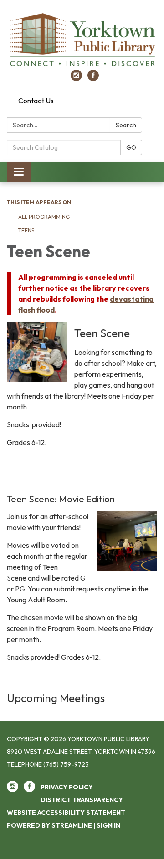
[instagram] (76, 78)
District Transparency (82, 800)
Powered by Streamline (49, 825)
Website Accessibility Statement (66, 812)
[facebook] (93, 78)
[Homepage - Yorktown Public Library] (82, 39)
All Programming (44, 216)
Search (126, 125)
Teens (26, 230)
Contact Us (36, 100)
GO (131, 147)
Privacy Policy (67, 787)
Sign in (108, 825)
